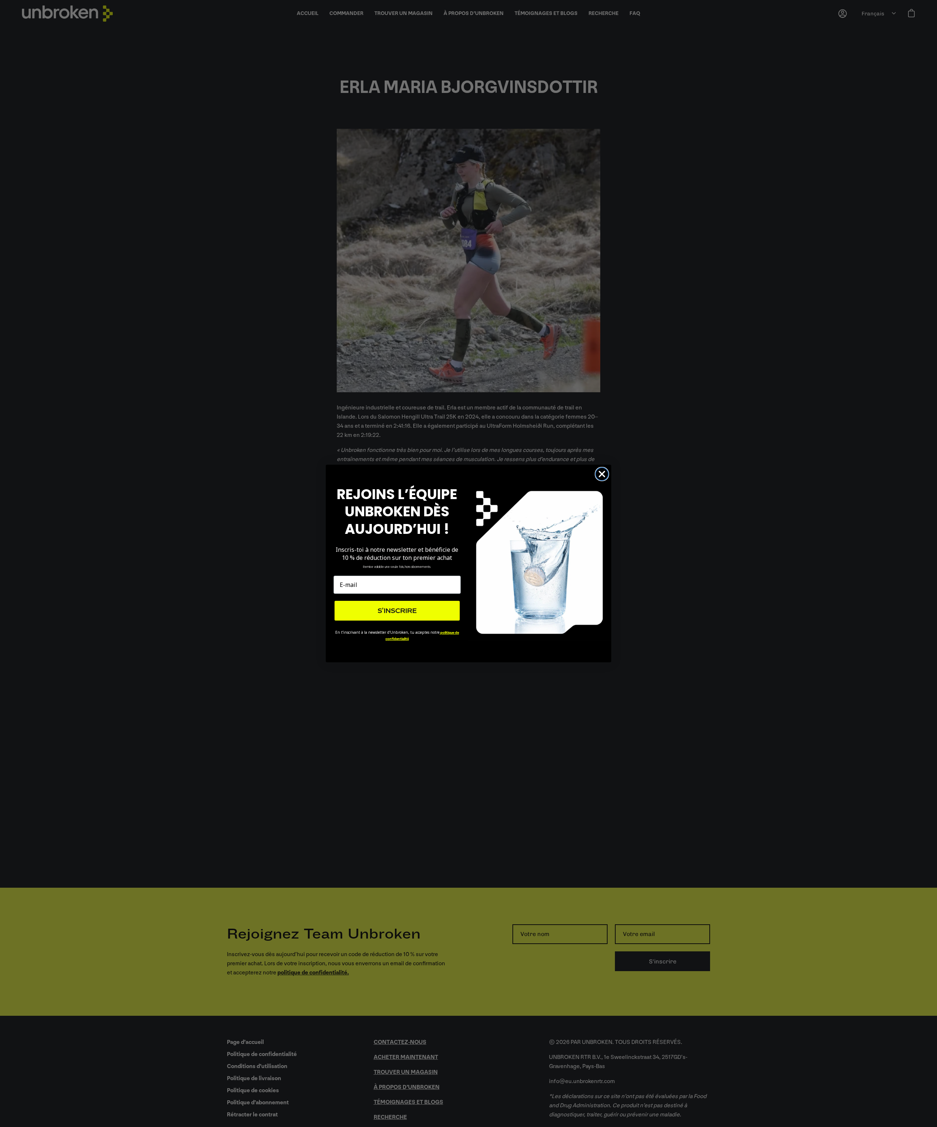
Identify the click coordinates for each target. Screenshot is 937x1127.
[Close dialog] (602, 474)
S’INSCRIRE (397, 610)
